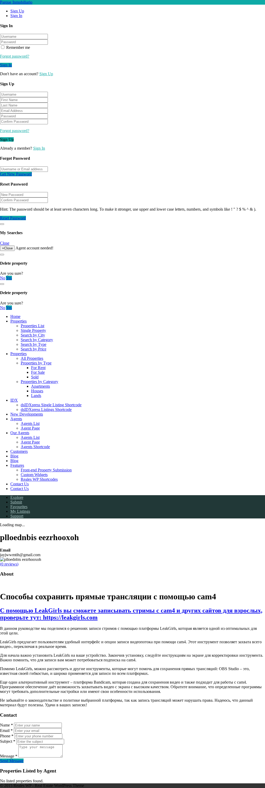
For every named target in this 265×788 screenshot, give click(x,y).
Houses (37, 391)
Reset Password (13, 218)
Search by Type (33, 344)
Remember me (17, 47)
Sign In (16, 15)
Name (6, 725)
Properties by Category (39, 381)
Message (8, 756)
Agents (16, 419)
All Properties (32, 358)
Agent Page (30, 428)
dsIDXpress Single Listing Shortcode (51, 405)
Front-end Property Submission (46, 470)
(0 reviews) (9, 564)
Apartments (40, 386)
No (2, 278)
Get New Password (16, 174)
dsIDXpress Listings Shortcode (46, 409)
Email (6, 730)
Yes (9, 278)
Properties (18, 321)
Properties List (32, 326)
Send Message (12, 761)
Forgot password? (14, 56)
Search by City (33, 335)
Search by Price (33, 349)
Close (4, 243)
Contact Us (19, 484)
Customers (19, 451)
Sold (35, 377)
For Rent (38, 367)
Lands (36, 395)
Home (15, 316)
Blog (14, 456)
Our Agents (19, 433)
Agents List (30, 423)
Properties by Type (36, 363)
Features (17, 465)
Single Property (33, 330)
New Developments (26, 414)
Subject (7, 741)
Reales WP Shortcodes (39, 479)
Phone (6, 736)
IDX (14, 400)
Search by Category (37, 340)
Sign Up (17, 11)
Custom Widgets (34, 474)
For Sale (38, 372)
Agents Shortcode (35, 447)
